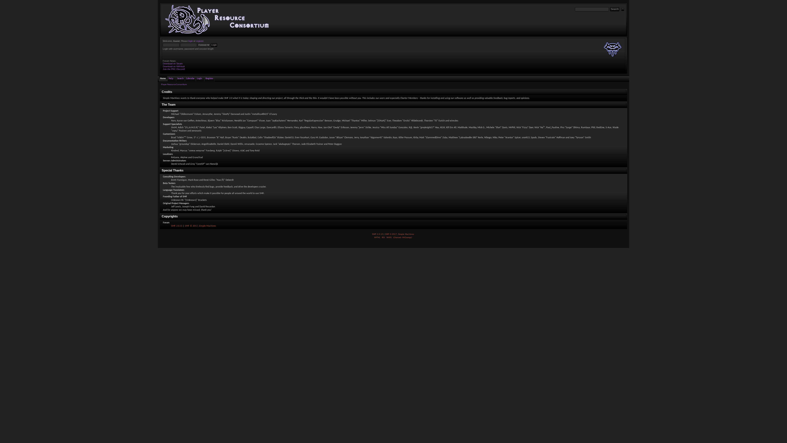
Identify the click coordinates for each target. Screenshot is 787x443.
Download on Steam (173, 63)
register (200, 41)
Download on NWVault (174, 66)
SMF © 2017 (191, 226)
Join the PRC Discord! (174, 69)
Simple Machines (207, 226)
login (190, 41)
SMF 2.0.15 (176, 226)
